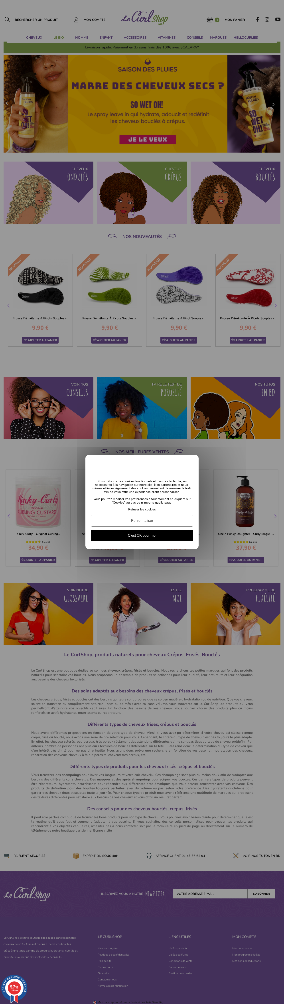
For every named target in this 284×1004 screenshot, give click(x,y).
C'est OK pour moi (142, 535)
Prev (9, 306)
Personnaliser (142, 520)
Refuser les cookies (142, 509)
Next (274, 306)
